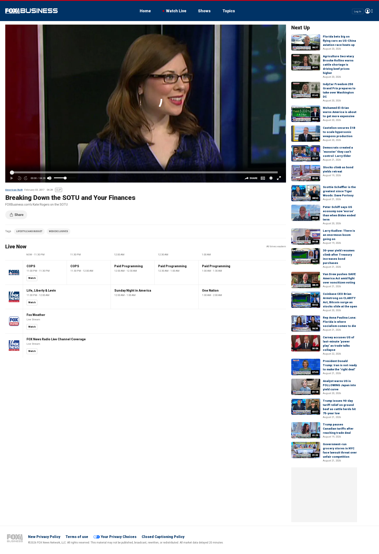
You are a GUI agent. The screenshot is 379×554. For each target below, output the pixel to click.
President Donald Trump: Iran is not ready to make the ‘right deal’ (340, 365)
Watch (32, 278)
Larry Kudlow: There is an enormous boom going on (339, 235)
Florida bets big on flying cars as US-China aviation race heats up (339, 41)
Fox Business (31, 11)
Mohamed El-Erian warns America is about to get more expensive (339, 112)
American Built (14, 189)
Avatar (367, 11)
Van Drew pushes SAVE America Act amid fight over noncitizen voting (339, 278)
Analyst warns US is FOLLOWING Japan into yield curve (339, 385)
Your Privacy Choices (118, 537)
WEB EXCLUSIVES (58, 231)
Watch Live (176, 11)
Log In (357, 11)
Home (145, 11)
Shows (204, 11)
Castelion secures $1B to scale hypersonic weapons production (339, 132)
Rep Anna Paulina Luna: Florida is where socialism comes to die (339, 322)
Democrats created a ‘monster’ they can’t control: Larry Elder (338, 152)
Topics (228, 11)
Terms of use (77, 537)
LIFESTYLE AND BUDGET (29, 231)
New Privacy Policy (44, 537)
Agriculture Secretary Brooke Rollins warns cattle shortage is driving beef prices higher (338, 65)
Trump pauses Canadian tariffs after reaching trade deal (338, 428)
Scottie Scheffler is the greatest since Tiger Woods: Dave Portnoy (339, 191)
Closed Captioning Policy (163, 537)
